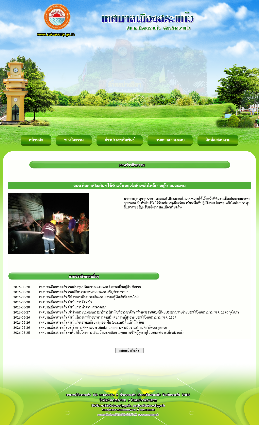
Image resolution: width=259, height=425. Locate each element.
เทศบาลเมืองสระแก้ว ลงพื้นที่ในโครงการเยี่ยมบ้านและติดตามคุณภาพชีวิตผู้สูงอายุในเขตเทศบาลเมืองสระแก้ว (111, 332)
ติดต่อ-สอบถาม (218, 139)
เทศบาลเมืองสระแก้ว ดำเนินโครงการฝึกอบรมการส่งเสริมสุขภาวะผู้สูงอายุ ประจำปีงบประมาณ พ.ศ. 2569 (107, 317)
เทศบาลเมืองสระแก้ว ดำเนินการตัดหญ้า (65, 302)
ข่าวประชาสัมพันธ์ (120, 139)
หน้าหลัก (36, 139)
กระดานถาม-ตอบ (170, 139)
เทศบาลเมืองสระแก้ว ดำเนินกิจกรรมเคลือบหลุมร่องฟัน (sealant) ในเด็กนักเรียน (91, 322)
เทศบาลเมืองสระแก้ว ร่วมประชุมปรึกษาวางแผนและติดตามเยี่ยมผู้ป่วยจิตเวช (90, 287)
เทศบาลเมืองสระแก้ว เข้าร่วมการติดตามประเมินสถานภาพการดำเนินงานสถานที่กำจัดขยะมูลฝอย (103, 327)
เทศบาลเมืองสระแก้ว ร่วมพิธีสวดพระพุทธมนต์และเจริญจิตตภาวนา (83, 292)
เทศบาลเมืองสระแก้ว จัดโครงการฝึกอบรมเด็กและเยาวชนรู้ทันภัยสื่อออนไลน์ (89, 297)
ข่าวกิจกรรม (74, 139)
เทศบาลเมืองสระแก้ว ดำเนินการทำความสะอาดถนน (73, 307)
